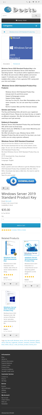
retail (6, 342)
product (26, 344)
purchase (20, 344)
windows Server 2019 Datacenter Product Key (31, 259)
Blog (3, 357)
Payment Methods (7, 363)
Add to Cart (21, 225)
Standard (32, 340)
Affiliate (4, 390)
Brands (4, 386)
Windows (16, 340)
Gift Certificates (6, 388)
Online (7, 344)
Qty (3, 216)
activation (26, 342)
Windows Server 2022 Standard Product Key (10, 308)
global (37, 340)
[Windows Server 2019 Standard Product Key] (21, 48)
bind (3, 344)
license (31, 344)
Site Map (4, 381)
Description (6, 64)
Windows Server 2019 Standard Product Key (22, 32)
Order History (6, 400)
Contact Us (5, 377)
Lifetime (37, 342)
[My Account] (30, 2)
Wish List (4, 402)
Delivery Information (7, 361)
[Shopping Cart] (36, 2)
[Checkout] (38, 2)
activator (20, 342)
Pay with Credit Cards (8, 371)
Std (28, 340)
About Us (4, 359)
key (10, 342)
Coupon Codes (6, 365)
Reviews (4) (16, 64)
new (10, 344)
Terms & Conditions (7, 369)
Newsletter (5, 404)
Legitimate (14, 342)
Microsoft (8, 201)
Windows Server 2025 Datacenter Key (10, 259)
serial (3, 342)
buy (6, 340)
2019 (25, 340)
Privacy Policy (5, 367)
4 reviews (14, 230)
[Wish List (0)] (33, 2)
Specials (4, 392)
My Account (5, 398)
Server (21, 340)
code (15, 344)
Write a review (22, 230)
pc (13, 344)
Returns (4, 379)
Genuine (32, 342)
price (35, 344)
